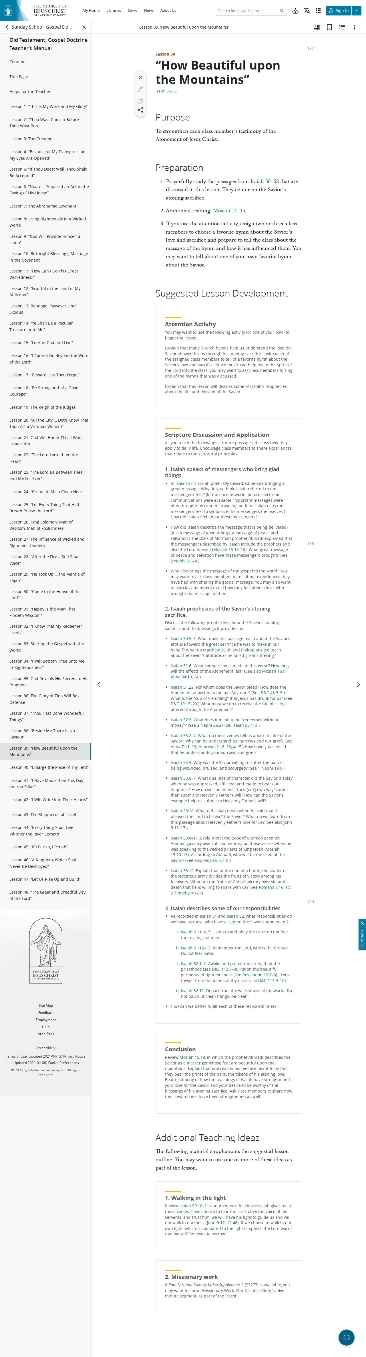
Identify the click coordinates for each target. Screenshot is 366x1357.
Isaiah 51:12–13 (195, 948)
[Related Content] (342, 27)
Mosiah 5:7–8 (215, 860)
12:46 (232, 1223)
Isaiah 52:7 (186, 483)
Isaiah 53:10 (182, 811)
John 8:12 (216, 1223)
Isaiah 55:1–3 (244, 725)
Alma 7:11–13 (183, 747)
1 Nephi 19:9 (270, 768)
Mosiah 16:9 (273, 671)
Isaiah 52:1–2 (193, 964)
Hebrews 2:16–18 (214, 747)
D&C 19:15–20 (184, 704)
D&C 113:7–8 (224, 969)
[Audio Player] (347, 1338)
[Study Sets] (317, 27)
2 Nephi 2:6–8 (184, 561)
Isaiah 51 (208, 916)
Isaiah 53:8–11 (184, 838)
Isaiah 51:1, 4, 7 (195, 932)
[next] (358, 684)
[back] (7, 27)
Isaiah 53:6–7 (183, 778)
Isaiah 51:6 (181, 666)
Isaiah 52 (235, 916)
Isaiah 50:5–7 (183, 638)
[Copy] (140, 100)
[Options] (354, 27)
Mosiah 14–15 (229, 210)
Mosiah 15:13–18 (229, 549)
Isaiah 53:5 (181, 762)
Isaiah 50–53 (166, 91)
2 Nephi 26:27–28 (213, 725)
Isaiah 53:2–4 (183, 735)
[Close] (140, 77)
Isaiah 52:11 (192, 990)
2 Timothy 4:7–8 (186, 893)
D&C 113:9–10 (271, 980)
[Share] (140, 109)
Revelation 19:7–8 (259, 975)
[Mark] (140, 89)
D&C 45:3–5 (272, 693)
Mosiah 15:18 (192, 1057)
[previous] (99, 684)
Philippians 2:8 (255, 650)
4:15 (237, 747)
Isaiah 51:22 (182, 687)
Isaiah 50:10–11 (194, 1206)
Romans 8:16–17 (274, 887)
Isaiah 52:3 (181, 720)
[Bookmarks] (329, 27)
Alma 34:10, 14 (184, 677)
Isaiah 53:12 (182, 871)
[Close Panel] (84, 27)
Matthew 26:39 (217, 650)
